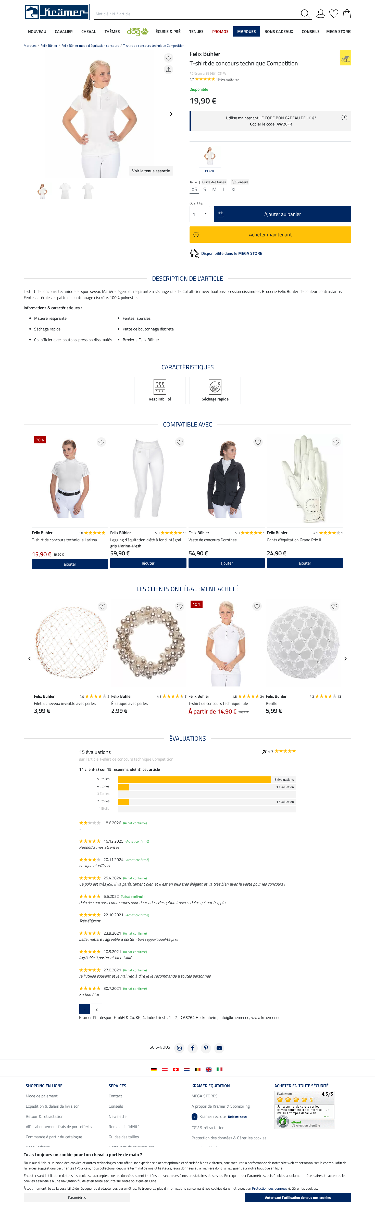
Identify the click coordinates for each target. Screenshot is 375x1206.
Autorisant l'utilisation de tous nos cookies (298, 1197)
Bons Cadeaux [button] (279, 31)
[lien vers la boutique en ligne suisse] (177, 1069)
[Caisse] (346, 13)
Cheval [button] (88, 31)
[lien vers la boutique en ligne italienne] (220, 1069)
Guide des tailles (214, 182)
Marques (30, 45)
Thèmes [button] (112, 31)
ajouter (70, 564)
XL (234, 189)
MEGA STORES (339, 31)
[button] (137, 31)
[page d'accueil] (57, 11)
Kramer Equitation (211, 1086)
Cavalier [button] (64, 31)
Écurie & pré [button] (168, 31)
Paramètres (77, 1197)
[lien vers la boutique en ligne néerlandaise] (188, 1069)
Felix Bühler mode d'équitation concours (90, 45)
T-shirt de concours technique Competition (153, 45)
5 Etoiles (103, 778)
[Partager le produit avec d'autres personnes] (168, 69)
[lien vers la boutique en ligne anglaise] (210, 1069)
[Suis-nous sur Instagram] (179, 1048)
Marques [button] (246, 31)
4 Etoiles (103, 786)
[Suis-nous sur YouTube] (219, 1048)
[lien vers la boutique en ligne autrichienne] (166, 1069)
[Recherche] (306, 14)
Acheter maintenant (270, 234)
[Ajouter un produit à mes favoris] (168, 58)
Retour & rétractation (45, 1116)
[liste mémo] (333, 13)
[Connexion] (320, 13)
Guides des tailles (124, 1137)
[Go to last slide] (30, 658)
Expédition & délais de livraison (53, 1106)
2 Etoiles (103, 801)
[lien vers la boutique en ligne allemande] (155, 1069)
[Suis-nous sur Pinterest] (206, 1048)
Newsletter (118, 1116)
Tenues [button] (196, 31)
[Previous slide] (28, 114)
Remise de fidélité (124, 1126)
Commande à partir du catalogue (54, 1137)
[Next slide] (171, 114)
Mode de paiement (42, 1096)
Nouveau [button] (37, 31)
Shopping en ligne (44, 1086)
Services (117, 1086)
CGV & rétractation (208, 1127)
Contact (115, 1096)
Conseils (242, 182)
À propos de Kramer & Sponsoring (221, 1106)
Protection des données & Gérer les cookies (229, 1138)
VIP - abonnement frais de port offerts (59, 1126)
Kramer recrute (220, 1116)
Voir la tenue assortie (151, 171)
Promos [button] (220, 31)
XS (194, 189)
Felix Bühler (49, 45)
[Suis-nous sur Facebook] (193, 1048)
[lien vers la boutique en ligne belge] (199, 1069)
